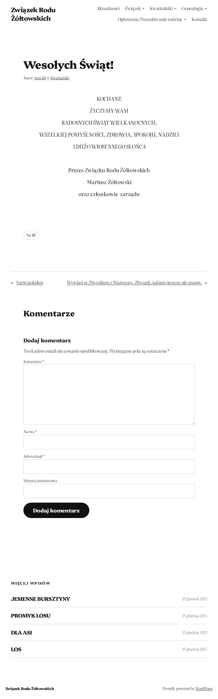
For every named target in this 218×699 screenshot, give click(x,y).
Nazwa (30, 431)
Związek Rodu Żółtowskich (33, 13)
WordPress (204, 688)
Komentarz (33, 361)
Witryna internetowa (40, 480)
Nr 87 (31, 235)
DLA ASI (21, 632)
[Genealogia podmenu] (205, 8)
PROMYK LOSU (30, 615)
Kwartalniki (60, 77)
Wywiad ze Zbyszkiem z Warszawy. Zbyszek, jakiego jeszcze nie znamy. (134, 282)
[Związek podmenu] (143, 8)
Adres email (34, 456)
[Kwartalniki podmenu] (175, 8)
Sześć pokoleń (29, 282)
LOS (16, 649)
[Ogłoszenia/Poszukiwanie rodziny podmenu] (184, 19)
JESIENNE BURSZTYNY (40, 599)
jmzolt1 (40, 77)
